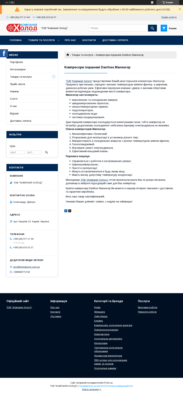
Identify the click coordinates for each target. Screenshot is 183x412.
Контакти (89, 40)
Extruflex (98, 320)
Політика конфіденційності (119, 386)
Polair (97, 307)
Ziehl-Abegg (100, 316)
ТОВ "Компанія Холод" (79, 81)
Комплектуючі (101, 334)
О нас (13, 106)
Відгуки (14, 113)
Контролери (100, 343)
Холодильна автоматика (108, 338)
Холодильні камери (105, 368)
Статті (14, 98)
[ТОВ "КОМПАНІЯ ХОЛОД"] (21, 31)
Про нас (70, 40)
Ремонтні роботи (147, 312)
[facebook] (65, 211)
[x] (69, 211)
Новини (14, 91)
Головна (16, 40)
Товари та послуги (41, 40)
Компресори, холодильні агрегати (113, 325)
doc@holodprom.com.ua (26, 267)
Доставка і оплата (115, 40)
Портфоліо (16, 62)
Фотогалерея (18, 69)
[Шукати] (152, 28)
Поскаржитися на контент (91, 386)
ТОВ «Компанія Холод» (94, 179)
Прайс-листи (17, 84)
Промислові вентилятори (108, 355)
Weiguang (99, 312)
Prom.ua (108, 383)
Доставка (55, 316)
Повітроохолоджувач (106, 329)
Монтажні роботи (147, 307)
